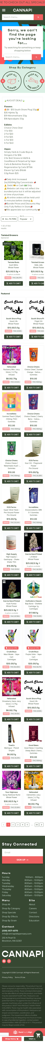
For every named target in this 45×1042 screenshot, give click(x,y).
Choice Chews (33, 367)
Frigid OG (38, 321)
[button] (4, 10)
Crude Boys (11, 652)
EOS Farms (33, 460)
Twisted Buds (13, 262)
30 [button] (37, 825)
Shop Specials (9, 912)
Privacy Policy (7, 977)
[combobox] (13, 271)
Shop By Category (11, 908)
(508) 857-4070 (10, 931)
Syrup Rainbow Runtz (11, 795)
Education (34, 920)
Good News (33, 745)
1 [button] (8, 825)
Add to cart (15, 283)
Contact (33, 912)
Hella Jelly (38, 265)
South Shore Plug (13, 318)
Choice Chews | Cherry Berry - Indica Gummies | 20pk (33, 419)
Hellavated (11, 367)
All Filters (10, 219)
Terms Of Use (20, 977)
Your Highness (11, 792)
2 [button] (13, 825)
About (32, 904)
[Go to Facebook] (4, 961)
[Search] (38, 17)
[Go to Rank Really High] (22, 1032)
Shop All (6, 904)
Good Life (14, 321)
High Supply (11, 554)
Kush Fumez (11, 604)
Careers (33, 908)
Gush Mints (13, 265)
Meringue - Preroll (11, 748)
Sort (22, 216)
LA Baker (33, 557)
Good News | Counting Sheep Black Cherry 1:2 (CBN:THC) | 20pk (33, 750)
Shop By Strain (9, 920)
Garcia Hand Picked (33, 554)
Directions (34, 916)
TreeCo (11, 745)
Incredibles (11, 414)
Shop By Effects (10, 916)
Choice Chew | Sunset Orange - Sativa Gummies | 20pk (33, 372)
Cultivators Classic (34, 601)
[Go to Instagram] (9, 961)
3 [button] (17, 825)
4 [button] (22, 825)
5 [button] (27, 825)
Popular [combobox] (23, 219)
